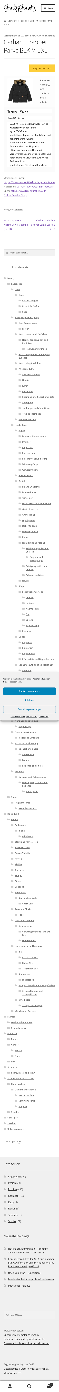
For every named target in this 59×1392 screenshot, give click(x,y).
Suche (29, 1386)
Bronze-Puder (29, 492)
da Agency (49, 35)
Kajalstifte (27, 447)
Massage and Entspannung (32, 776)
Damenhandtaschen (25, 1089)
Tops (21, 914)
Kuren (25, 385)
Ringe (18, 881)
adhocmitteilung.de (15, 1339)
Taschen (11, 1123)
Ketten (18, 858)
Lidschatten (28, 453)
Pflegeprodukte (26, 368)
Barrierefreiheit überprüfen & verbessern (31, 1279)
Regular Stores (22, 802)
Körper (22, 586)
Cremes (29, 597)
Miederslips (28, 979)
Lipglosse (27, 642)
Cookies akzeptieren (29, 691)
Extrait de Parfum (31, 306)
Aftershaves (28, 754)
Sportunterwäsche (28, 898)
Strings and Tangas (32, 1005)
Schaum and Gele (35, 575)
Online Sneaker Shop (15, 195)
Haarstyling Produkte (29, 363)
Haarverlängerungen (36, 348)
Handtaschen (18, 1084)
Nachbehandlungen (29, 748)
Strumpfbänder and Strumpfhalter (32, 993)
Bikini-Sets (27, 836)
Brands (14, 1039)
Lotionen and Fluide (32, 765)
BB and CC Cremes (31, 486)
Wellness (19, 771)
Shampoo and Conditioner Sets (38, 396)
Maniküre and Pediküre (26, 720)
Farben (25, 328)
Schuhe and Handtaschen (20, 1078)
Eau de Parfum (22, 847)
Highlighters (28, 520)
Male (17, 1055)
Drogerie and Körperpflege (36, 559)
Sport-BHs (27, 903)
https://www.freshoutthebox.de (28, 190)
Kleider (18, 864)
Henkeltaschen (26, 1095)
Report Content (42, 68)
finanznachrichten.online (18, 1343)
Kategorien (16, 283)
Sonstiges (12, 1117)
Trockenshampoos (31, 413)
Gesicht (22, 481)
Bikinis (22, 830)
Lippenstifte (28, 653)
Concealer (27, 497)
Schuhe (15, 1112)
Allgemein (14, 1176)
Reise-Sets (27, 391)
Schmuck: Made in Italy (23, 1072)
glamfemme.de (35, 1339)
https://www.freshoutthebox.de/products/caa (29, 182)
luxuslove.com (41, 1343)
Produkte (12, 1033)
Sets (24, 311)
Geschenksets (26, 475)
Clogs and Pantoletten (26, 841)
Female (18, 1050)
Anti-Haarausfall (31, 374)
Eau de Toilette (22, 853)
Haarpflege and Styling (27, 317)
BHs (20, 951)
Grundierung (28, 514)
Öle (27, 614)
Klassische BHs (30, 957)
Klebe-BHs (27, 962)
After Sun (26, 670)
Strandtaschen (19, 1027)
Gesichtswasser (30, 509)
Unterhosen (24, 999)
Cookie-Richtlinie (18, 716)
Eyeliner (26, 441)
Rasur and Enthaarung (26, 743)
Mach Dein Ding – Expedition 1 (24, 1272)
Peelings (26, 631)
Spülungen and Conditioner (36, 408)
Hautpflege (21, 425)
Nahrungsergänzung (25, 732)
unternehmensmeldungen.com (21, 1334)
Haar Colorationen (28, 323)
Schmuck (12, 1067)
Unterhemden (29, 940)
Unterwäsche (25, 926)
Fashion (24, 20)
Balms (25, 760)
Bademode (20, 825)
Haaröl (25, 380)
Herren (22, 295)
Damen (14, 819)
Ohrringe (19, 869)
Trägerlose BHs (30, 968)
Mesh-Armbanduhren (21, 1022)
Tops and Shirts (23, 909)
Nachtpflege (32, 608)
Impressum (44, 716)
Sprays (29, 619)
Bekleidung (13, 813)
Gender (14, 1044)
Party (11, 1202)
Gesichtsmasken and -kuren (36, 503)
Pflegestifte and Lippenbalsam (38, 659)
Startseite (13, 20)
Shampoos (27, 402)
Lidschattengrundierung (34, 458)
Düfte (17, 289)
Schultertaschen (27, 1100)
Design (12, 1182)
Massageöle (32, 791)
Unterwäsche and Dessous (28, 946)
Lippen (22, 636)
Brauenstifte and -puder (34, 436)
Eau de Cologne (30, 300)
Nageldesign (25, 726)
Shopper (23, 1106)
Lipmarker (27, 647)
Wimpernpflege (30, 464)
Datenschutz (31, 716)
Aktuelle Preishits (28, 808)
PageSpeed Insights (19, 1285)
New (13, 1061)
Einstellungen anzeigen (29, 709)
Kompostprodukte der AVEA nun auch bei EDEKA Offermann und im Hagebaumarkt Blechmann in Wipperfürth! (31, 1262)
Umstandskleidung (24, 920)
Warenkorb (45, 1383)
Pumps (18, 875)
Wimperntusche (30, 469)
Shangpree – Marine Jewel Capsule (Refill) (16, 224)
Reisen (12, 1208)
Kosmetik (13, 1195)
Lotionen (30, 603)
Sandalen (20, 886)
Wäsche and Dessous (25, 1011)
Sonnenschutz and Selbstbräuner (36, 664)
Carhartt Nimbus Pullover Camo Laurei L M (42, 224)
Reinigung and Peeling (33, 542)
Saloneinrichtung (27, 419)
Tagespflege (32, 625)
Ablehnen (29, 700)
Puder (25, 537)
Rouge (25, 580)
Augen (22, 430)
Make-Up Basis (29, 525)
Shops (14, 797)
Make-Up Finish (30, 531)
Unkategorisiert (15, 1128)
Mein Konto (10, 1386)
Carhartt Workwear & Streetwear (35, 186)
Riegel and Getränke (29, 737)
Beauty (11, 278)
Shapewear (24, 974)
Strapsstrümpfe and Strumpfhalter (37, 985)
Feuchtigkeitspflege (32, 591)
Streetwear (20, 892)
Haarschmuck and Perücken (33, 334)
